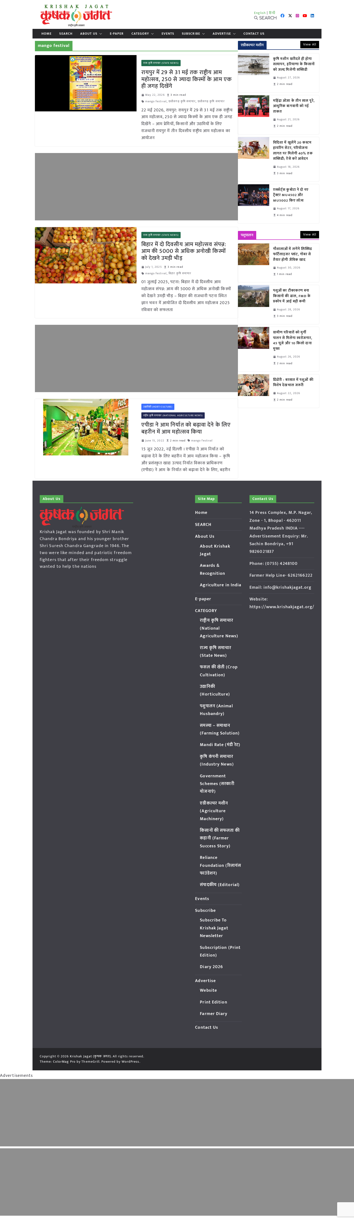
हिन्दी (272, 13)
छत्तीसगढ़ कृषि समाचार (182, 101)
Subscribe (191, 34)
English (260, 13)
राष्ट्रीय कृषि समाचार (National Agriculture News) (173, 415)
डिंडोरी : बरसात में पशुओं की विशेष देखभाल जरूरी (293, 382)
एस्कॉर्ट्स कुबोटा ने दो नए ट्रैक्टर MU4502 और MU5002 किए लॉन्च (291, 195)
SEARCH (65, 34)
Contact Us (253, 34)
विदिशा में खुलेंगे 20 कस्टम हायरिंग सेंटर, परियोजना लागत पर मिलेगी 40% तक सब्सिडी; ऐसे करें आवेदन (293, 151)
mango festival (156, 101)
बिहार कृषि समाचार (180, 273)
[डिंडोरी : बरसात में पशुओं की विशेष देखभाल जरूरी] (253, 391)
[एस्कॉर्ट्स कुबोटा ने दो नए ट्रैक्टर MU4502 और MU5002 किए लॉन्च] (253, 203)
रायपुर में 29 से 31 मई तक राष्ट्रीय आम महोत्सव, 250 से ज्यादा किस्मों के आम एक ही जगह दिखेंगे (186, 79)
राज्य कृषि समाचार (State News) (161, 63)
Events (168, 34)
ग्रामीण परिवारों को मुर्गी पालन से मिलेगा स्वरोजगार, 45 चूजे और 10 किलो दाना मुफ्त (293, 340)
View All (309, 44)
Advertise (222, 34)
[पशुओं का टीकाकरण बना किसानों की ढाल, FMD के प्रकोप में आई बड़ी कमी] (253, 304)
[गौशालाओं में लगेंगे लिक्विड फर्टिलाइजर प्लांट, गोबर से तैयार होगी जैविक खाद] (253, 262)
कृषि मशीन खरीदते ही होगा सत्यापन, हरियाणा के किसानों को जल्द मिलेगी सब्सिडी (294, 64)
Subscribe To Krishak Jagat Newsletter (214, 928)
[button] (99, 34)
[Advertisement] (136, 186)
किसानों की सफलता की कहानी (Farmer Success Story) (220, 838)
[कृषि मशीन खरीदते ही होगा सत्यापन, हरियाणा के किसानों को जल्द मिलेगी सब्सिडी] (253, 72)
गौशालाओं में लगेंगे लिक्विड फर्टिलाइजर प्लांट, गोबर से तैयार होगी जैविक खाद (292, 254)
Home (46, 34)
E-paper (117, 34)
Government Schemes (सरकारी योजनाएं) (217, 784)
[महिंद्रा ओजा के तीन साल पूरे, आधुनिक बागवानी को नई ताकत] (253, 114)
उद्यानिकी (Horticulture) (158, 407)
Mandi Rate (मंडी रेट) (220, 744)
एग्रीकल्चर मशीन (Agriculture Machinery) (214, 811)
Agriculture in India (220, 585)
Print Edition (213, 1002)
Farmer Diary (213, 1013)
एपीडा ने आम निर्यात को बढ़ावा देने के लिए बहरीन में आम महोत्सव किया (186, 428)
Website (208, 990)
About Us (88, 34)
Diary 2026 (211, 967)
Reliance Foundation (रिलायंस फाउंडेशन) (220, 865)
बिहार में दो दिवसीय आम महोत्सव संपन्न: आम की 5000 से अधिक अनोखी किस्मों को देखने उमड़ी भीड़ (184, 251)
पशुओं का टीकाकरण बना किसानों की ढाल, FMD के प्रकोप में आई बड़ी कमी (292, 296)
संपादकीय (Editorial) (220, 884)
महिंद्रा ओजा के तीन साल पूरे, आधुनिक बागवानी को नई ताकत (294, 106)
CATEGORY (140, 34)
